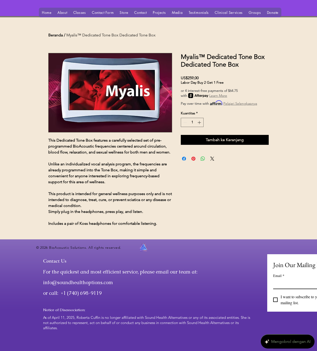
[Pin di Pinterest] (193, 159)
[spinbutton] (192, 122)
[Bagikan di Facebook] (184, 159)
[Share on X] (212, 159)
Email (278, 276)
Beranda (55, 35)
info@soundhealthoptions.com (78, 282)
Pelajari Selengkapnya (240, 103)
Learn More (218, 95)
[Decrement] (185, 122)
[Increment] (200, 122)
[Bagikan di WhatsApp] (203, 159)
